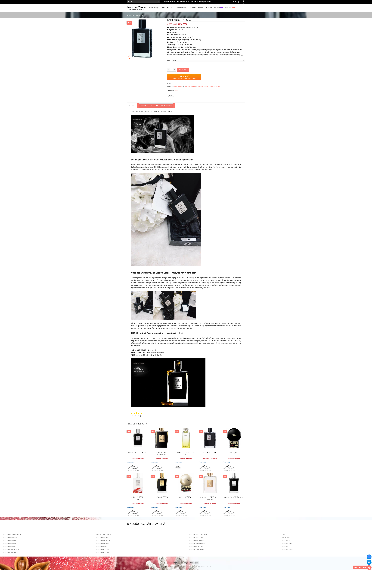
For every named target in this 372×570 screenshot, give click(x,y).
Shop (133, 15)
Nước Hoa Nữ (286, 540)
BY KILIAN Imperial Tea (210, 453)
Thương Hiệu (286, 537)
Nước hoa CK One (101, 546)
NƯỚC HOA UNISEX (196, 8)
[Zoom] (129, 57)
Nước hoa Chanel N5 (9, 540)
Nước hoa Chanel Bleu (9, 546)
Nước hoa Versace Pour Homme (198, 534)
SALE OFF (228, 8)
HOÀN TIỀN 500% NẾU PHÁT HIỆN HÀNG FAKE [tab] (156, 106)
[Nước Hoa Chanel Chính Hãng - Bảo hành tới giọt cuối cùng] (136, 8)
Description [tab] (132, 106)
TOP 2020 (217, 8)
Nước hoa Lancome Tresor (11, 549)
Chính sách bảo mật (191, 566)
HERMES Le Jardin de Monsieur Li (186, 453)
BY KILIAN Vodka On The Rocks (234, 498)
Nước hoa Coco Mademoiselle (12, 534)
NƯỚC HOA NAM (167, 8)
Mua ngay (130, 462)
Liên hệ (167, 566)
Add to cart (183, 69)
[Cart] (243, 1)
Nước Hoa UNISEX (215, 86)
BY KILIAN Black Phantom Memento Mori (162, 453)
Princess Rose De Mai (186, 498)
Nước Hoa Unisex (287, 549)
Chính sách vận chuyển (177, 566)
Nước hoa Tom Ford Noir (196, 549)
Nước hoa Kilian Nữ (203, 86)
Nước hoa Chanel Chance (10, 537)
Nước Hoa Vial (286, 546)
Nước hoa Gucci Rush (102, 552)
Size (168, 60)
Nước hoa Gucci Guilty (103, 549)
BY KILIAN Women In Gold (162, 498)
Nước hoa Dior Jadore (102, 543)
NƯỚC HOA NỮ (181, 8)
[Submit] (158, 1)
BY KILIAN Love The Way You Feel (138, 498)
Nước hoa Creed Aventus (196, 540)
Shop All (284, 534)
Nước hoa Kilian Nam (190, 86)
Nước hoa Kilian (139, 15)
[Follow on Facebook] (233, 2)
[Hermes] (178, 468)
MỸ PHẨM (208, 8)
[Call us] (236, 2)
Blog (162, 566)
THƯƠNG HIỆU (154, 8)
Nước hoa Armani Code (196, 546)
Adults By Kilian (234, 453)
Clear (241, 55)
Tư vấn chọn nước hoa (204, 566)
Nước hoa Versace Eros (196, 537)
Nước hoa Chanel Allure (10, 543)
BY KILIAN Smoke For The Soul (138, 453)
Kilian (176, 90)
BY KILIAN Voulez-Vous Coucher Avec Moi (210, 498)
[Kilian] (133, 468)
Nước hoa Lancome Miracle (11, 552)
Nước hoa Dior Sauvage (103, 540)
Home (128, 15)
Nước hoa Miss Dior (102, 537)
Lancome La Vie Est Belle (103, 534)
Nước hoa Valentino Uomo (197, 543)
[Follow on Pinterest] (238, 2)
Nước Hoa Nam (286, 543)
